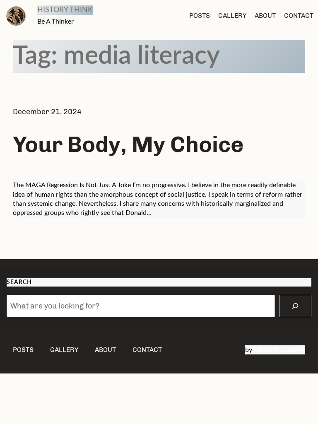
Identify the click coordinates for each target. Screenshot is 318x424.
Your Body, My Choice (128, 144)
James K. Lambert (279, 350)
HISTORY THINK (65, 10)
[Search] (295, 306)
